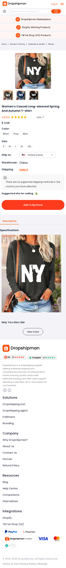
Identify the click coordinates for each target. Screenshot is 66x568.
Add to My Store (33, 205)
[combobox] (32, 155)
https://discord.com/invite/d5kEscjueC (10, 390)
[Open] (52, 155)
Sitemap (42, 563)
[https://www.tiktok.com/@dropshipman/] (5, 390)
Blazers (51, 44)
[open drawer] (62, 4)
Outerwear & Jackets (36, 44)
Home (4, 44)
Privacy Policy (28, 563)
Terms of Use (10, 563)
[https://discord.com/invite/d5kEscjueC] (9, 390)
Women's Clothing (17, 44)
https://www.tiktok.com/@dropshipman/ (5, 390)
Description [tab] (9, 221)
